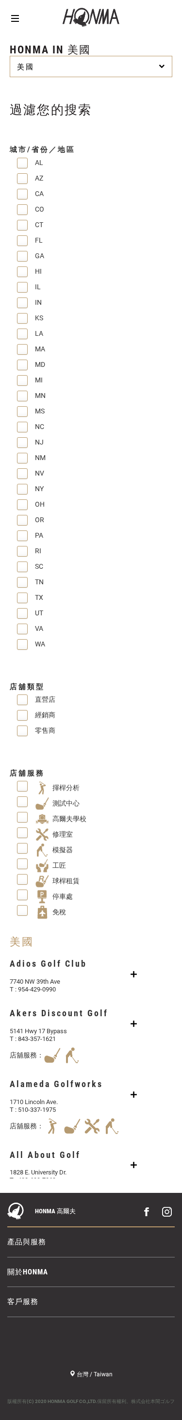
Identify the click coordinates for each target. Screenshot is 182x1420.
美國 (25, 67)
